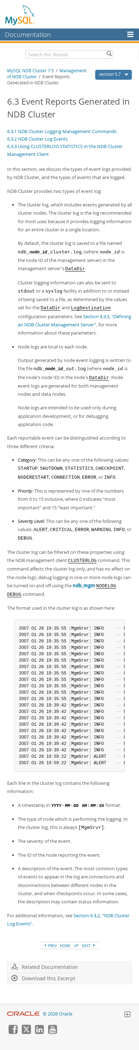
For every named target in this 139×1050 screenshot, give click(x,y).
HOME (65, 945)
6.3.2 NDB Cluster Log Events (37, 139)
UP (76, 945)
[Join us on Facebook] (13, 1032)
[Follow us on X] (26, 1032)
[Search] (109, 54)
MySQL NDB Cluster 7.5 (30, 70)
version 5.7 (110, 74)
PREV (52, 945)
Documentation (28, 34)
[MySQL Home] (20, 15)
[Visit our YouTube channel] (52, 1032)
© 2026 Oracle (57, 1014)
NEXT (87, 945)
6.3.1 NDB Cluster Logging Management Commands (62, 131)
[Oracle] (23, 1014)
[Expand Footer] (127, 1015)
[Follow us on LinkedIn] (39, 1032)
